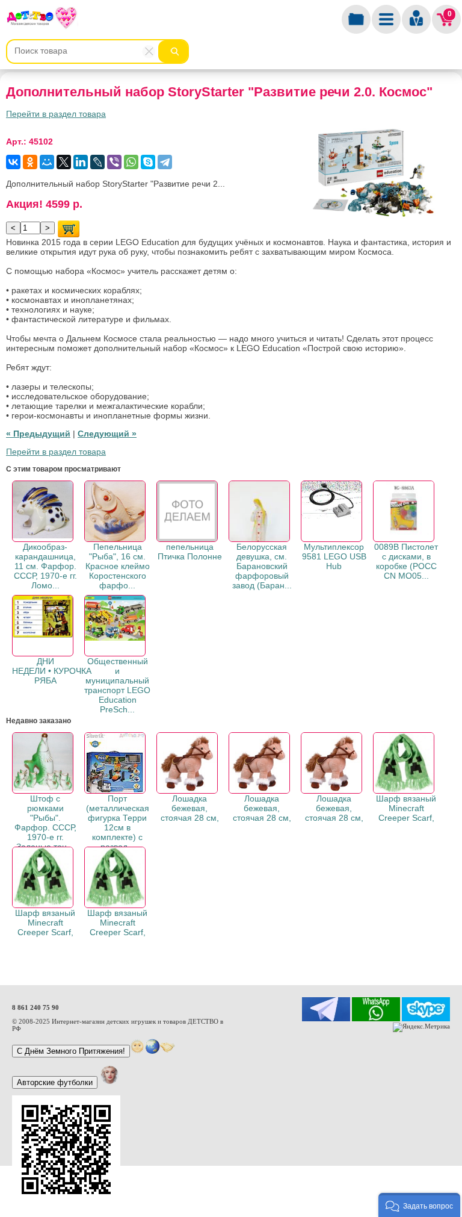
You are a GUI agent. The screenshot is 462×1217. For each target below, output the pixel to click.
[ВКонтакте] (13, 162)
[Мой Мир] (47, 162)
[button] (419, 1205)
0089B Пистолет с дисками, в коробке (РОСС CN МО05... (406, 561)
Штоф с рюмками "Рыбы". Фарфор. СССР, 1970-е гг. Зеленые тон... (45, 822)
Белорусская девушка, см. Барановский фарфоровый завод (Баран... (262, 566)
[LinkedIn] (80, 162)
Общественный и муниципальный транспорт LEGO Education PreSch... (117, 685)
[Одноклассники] (30, 162)
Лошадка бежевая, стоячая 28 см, (190, 808)
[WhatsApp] (131, 162)
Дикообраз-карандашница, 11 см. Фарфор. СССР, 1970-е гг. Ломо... (45, 566)
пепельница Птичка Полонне (190, 551)
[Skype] (148, 162)
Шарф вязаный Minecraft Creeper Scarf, (406, 808)
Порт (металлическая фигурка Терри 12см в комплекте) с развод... (117, 822)
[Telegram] (165, 162)
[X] (64, 162)
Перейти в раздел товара (56, 114)
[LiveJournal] (97, 162)
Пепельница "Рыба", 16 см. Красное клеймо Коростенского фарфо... (117, 566)
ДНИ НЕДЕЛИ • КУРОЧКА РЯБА (51, 670)
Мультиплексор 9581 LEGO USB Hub (334, 556)
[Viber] (114, 162)
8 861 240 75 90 (35, 1007)
